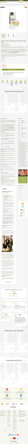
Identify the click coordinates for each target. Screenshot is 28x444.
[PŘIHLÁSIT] (26, 418)
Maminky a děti (9, 421)
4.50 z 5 (16, 291)
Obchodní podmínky (15, 415)
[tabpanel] (7, 103)
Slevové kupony (14, 428)
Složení (19, 140)
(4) (7, 45)
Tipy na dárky (20, 190)
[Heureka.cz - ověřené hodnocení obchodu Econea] (23, 208)
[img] (3, 302)
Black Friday (9, 425)
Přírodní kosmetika (9, 413)
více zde (24, 421)
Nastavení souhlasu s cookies (15, 426)
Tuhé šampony (20, 192)
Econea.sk (14, 429)
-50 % (25, 7)
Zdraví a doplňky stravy (9, 416)
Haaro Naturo (22, 120)
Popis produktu (3, 118)
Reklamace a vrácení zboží (15, 416)
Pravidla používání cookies (15, 424)
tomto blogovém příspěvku (10, 215)
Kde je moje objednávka (14, 419)
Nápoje (8, 418)
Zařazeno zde (20, 185)
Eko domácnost (9, 415)
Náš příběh (14, 413)
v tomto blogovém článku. (8, 219)
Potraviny (8, 417)
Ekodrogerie (9, 414)
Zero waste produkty (21, 197)
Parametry (20, 118)
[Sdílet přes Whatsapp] (6, 77)
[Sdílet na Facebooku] (3, 77)
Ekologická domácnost (21, 187)
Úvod (1, 4)
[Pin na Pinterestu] (5, 77)
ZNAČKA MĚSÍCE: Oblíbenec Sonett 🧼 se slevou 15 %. (14, 0)
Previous (1, 19)
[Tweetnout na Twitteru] (4, 77)
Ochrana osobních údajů (15, 423)
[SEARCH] (19, 2)
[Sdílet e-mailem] (7, 77)
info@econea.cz (2, 413)
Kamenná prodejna (15, 420)
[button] (26, 69)
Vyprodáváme (2, 7)
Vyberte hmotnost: (3, 58)
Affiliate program (15, 417)
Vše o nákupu (14, 414)
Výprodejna (20, 195)
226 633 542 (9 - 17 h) (3, 412)
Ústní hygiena (9, 419)
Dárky (8, 422)
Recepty (8, 424)
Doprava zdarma (14, 427)
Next (26, 19)
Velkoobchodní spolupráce (14, 421)
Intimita (8, 420)
